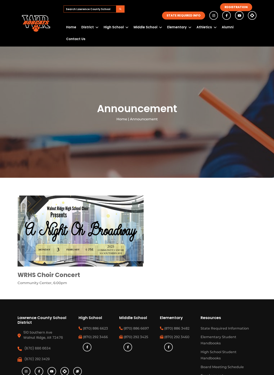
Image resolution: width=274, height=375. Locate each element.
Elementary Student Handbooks (218, 340)
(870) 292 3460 (176, 337)
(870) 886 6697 (136, 328)
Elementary (177, 27)
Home (71, 27)
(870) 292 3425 (135, 337)
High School (114, 27)
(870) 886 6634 (37, 348)
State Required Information (225, 328)
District (87, 27)
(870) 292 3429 (37, 359)
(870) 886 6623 (95, 328)
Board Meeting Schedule (222, 367)
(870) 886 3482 (176, 328)
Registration (236, 7)
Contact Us (75, 39)
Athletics (204, 27)
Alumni (228, 27)
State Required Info (184, 15)
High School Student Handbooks (219, 355)
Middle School (145, 27)
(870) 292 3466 (95, 337)
